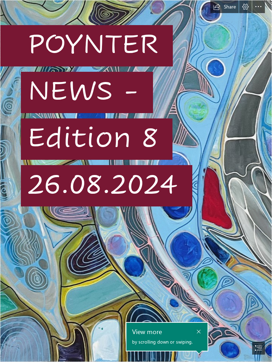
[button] (224, 6)
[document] (136, 181)
